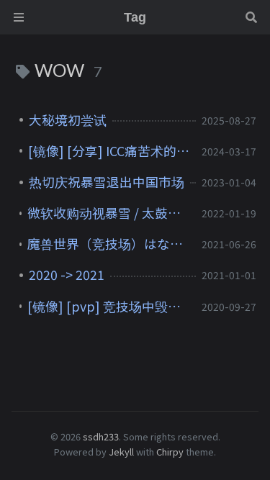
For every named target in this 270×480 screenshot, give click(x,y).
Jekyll (121, 451)
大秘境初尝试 (68, 120)
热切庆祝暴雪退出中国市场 (106, 182)
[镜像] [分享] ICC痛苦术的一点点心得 (109, 151)
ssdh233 (101, 436)
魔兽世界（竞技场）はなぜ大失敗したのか (108, 244)
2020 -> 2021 (66, 275)
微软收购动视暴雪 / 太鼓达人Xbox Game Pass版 (108, 213)
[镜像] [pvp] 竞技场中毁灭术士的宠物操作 (108, 306)
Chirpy (170, 451)
